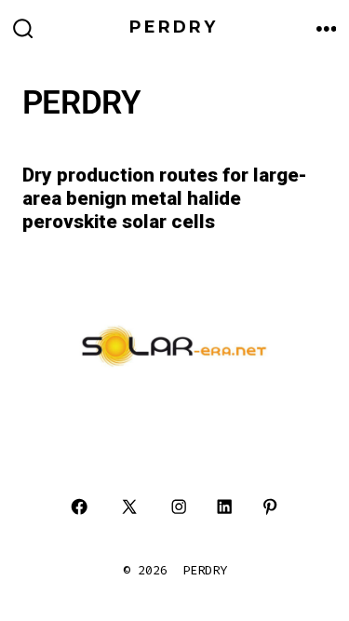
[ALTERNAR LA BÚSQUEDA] (23, 29)
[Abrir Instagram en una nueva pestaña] (179, 507)
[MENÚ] (326, 29)
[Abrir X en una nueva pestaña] (129, 507)
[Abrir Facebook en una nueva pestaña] (79, 507)
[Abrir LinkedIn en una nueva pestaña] (225, 507)
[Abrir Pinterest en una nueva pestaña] (269, 507)
